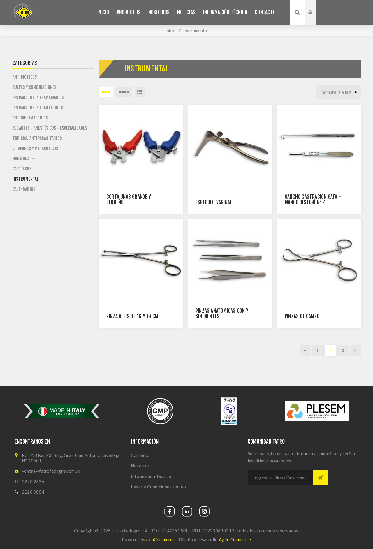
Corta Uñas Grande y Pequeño (128, 199)
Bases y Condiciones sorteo (158, 486)
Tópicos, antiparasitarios (37, 138)
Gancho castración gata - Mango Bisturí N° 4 (313, 199)
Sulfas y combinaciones (34, 87)
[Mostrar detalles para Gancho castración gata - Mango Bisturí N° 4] (319, 147)
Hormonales (24, 158)
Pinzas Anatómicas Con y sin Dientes (222, 313)
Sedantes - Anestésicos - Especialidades (50, 128)
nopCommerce (160, 539)
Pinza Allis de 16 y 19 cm (132, 316)
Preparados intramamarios (38, 97)
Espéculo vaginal (214, 202)
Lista (140, 92)
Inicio (170, 30)
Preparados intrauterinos (38, 107)
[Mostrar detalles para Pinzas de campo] (319, 261)
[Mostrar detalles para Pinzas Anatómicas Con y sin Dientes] (230, 261)
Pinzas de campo (302, 316)
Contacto (140, 455)
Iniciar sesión (314, 5)
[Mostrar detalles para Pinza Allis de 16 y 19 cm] (141, 261)
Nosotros (140, 465)
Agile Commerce (235, 539)
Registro (314, 16)
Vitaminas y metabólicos (35, 148)
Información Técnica (151, 476)
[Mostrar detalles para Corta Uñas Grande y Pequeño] (141, 147)
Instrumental (25, 179)
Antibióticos (25, 77)
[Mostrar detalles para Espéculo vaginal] (230, 147)
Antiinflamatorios (30, 118)
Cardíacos (22, 169)
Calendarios (24, 189)
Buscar (297, 12)
